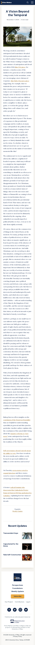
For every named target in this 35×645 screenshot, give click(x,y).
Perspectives (17, 585)
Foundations (17, 588)
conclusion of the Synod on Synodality (16, 420)
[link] (17, 535)
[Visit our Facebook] (9, 610)
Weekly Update (17, 511)
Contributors (19, 602)
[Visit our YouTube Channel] (26, 610)
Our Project (9, 602)
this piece (20, 67)
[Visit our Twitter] (15, 610)
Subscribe (17, 596)
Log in (28, 602)
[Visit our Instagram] (20, 610)
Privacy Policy (18, 636)
